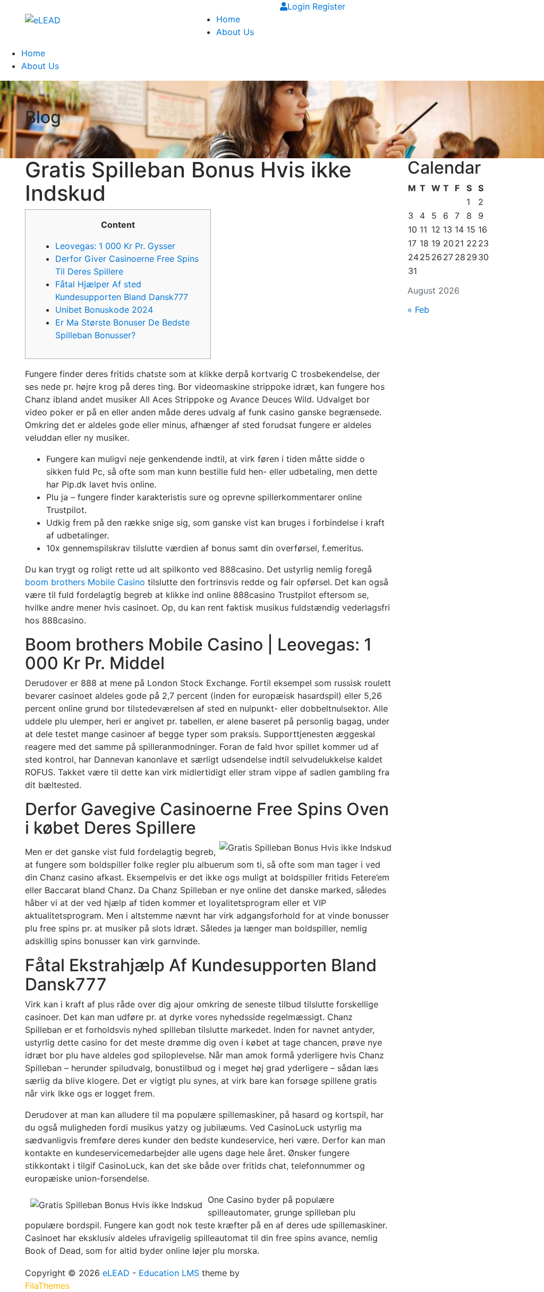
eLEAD (116, 1273)
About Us (235, 32)
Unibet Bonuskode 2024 (104, 309)
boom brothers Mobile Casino (85, 582)
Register (328, 6)
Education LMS (169, 1273)
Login (299, 6)
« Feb (418, 309)
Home (228, 19)
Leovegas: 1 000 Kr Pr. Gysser (115, 246)
